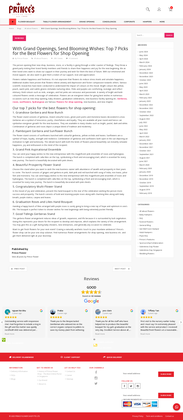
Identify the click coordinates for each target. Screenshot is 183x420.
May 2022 (143, 129)
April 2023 (143, 90)
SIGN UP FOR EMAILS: (131, 368)
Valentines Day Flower (149, 246)
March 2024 (144, 62)
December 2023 (146, 73)
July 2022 (143, 122)
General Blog (145, 225)
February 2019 (145, 193)
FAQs (13, 375)
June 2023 (143, 83)
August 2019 (144, 189)
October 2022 (145, 112)
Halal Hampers (145, 232)
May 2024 (143, 55)
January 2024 (145, 69)
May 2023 (143, 87)
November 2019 (146, 179)
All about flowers (31, 28)
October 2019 (145, 182)
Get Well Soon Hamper (149, 229)
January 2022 (145, 140)
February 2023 (145, 97)
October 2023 (145, 80)
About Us (42, 384)
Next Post (121, 269)
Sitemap (69, 379)
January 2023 (145, 101)
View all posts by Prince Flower (25, 256)
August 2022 (144, 119)
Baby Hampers (145, 214)
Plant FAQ (143, 236)
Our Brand (43, 380)
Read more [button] (9, 334)
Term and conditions (154, 416)
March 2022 (144, 136)
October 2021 (145, 150)
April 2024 (143, 59)
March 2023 (144, 94)
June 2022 (143, 126)
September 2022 (146, 115)
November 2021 (146, 147)
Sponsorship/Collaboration (151, 243)
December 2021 (146, 143)
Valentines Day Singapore (150, 250)
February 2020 (145, 168)
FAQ (141, 218)
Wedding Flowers (146, 253)
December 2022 (146, 105)
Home (11, 28)
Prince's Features (147, 239)
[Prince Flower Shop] (21, 10)
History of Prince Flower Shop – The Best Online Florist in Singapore (49, 373)
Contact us (169, 416)
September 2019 (146, 186)
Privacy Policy (137, 416)
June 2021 (143, 161)
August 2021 (144, 158)
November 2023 (146, 76)
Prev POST (19, 269)
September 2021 (146, 154)
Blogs (19, 28)
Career (69, 375)
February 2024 (145, 66)
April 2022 (143, 133)
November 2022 (146, 108)
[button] (181, 322)
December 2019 (146, 175)
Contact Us (70, 371)
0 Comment (73, 58)
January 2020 (145, 172)
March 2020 (144, 165)
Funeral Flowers (146, 222)
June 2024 (143, 51)
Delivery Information (19, 371)
